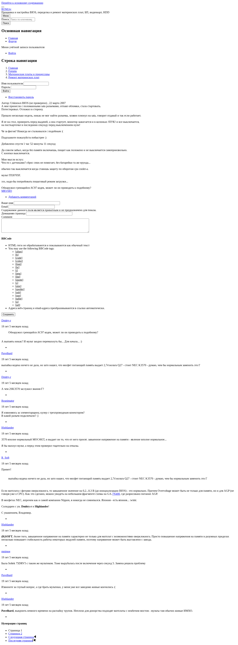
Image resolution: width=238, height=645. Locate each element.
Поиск (5, 19)
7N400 (116, 493)
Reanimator (7, 400)
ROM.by (6, 9)
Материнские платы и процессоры (29, 74)
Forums (12, 71)
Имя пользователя (12, 83)
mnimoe (5, 551)
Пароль (5, 87)
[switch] (2, 7)
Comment (6, 216)
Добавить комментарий (22, 196)
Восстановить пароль (21, 97)
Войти (12, 53)
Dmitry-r (6, 320)
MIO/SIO (6, 190)
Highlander (7, 427)
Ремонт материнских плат (23, 77)
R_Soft (5, 457)
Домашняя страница (13, 213)
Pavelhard (6, 353)
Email (4, 206)
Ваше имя (7, 202)
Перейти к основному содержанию (22, 2)
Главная (13, 67)
